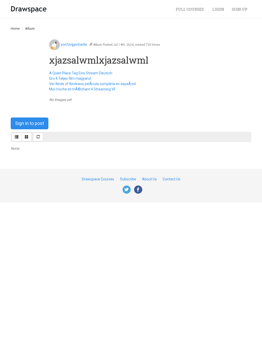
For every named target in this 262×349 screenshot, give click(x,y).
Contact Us (171, 179)
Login (218, 9)
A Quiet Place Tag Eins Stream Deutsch (80, 73)
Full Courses (190, 9)
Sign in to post (29, 123)
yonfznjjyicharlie (74, 44)
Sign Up (239, 9)
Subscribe (128, 179)
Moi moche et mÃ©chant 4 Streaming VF (82, 89)
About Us (149, 179)
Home (15, 28)
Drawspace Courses (98, 179)
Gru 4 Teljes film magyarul (70, 78)
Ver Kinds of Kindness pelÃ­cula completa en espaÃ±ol (92, 84)
